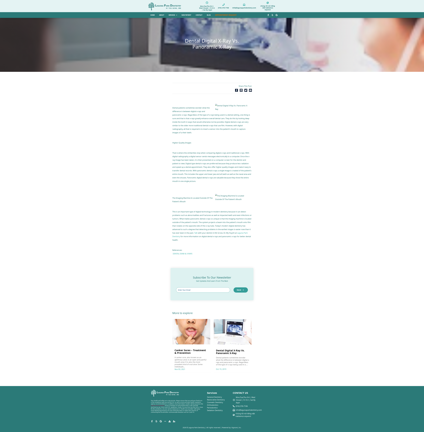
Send (239, 290)
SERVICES (172, 15)
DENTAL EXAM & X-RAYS (182, 253)
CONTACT (199, 15)
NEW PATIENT (186, 15)
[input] (203, 290)
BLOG (209, 15)
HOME (152, 15)
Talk (196, 233)
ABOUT (161, 15)
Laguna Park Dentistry (157, 405)
